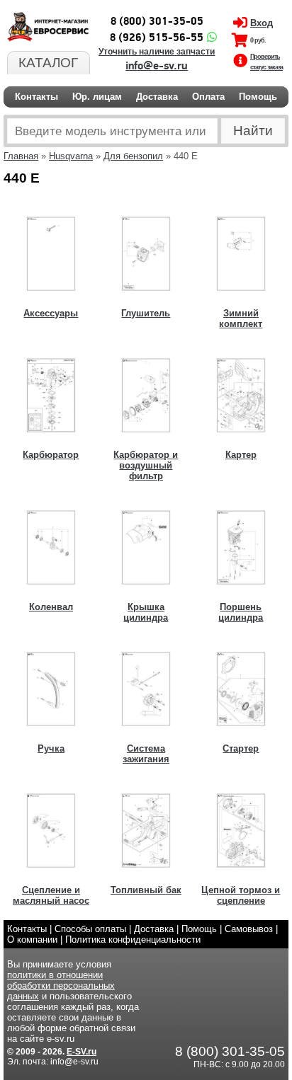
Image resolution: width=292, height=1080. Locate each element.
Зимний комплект (240, 318)
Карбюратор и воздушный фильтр (145, 465)
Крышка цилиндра (145, 612)
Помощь (258, 96)
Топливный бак (146, 890)
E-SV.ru (81, 1052)
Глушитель (145, 313)
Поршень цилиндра (240, 612)
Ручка (51, 748)
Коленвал (51, 607)
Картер (241, 454)
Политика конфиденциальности (133, 939)
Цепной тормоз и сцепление (240, 895)
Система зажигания (146, 753)
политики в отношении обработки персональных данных (61, 985)
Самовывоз (249, 929)
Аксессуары (50, 313)
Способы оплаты (90, 929)
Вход (261, 23)
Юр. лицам (97, 96)
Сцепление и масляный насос (51, 895)
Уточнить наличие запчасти (157, 52)
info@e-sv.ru (156, 66)
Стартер (241, 748)
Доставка (157, 96)
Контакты (36, 96)
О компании (32, 939)
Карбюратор (51, 454)
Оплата (208, 96)
